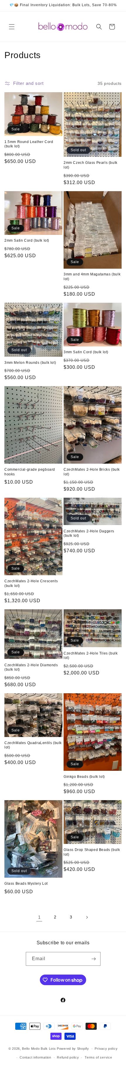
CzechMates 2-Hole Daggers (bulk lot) (89, 533)
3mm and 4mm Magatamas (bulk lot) (92, 276)
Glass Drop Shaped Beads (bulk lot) (92, 852)
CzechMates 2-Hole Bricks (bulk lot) (92, 471)
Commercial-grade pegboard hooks (29, 471)
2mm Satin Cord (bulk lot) (26, 240)
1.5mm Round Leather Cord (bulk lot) (28, 144)
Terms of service (98, 1057)
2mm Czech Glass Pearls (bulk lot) (91, 165)
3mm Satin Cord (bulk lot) (86, 352)
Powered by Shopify (73, 1048)
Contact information (35, 1057)
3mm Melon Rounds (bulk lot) (30, 363)
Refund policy (68, 1057)
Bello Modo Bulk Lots (39, 1048)
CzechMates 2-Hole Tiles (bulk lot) (91, 655)
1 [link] (39, 917)
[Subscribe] (93, 959)
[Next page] (86, 917)
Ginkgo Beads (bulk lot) (84, 777)
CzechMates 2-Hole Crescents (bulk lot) (31, 583)
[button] (11, 26)
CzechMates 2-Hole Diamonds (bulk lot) (31, 667)
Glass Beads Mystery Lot (26, 883)
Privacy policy (106, 1048)
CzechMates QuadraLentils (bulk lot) (33, 745)
